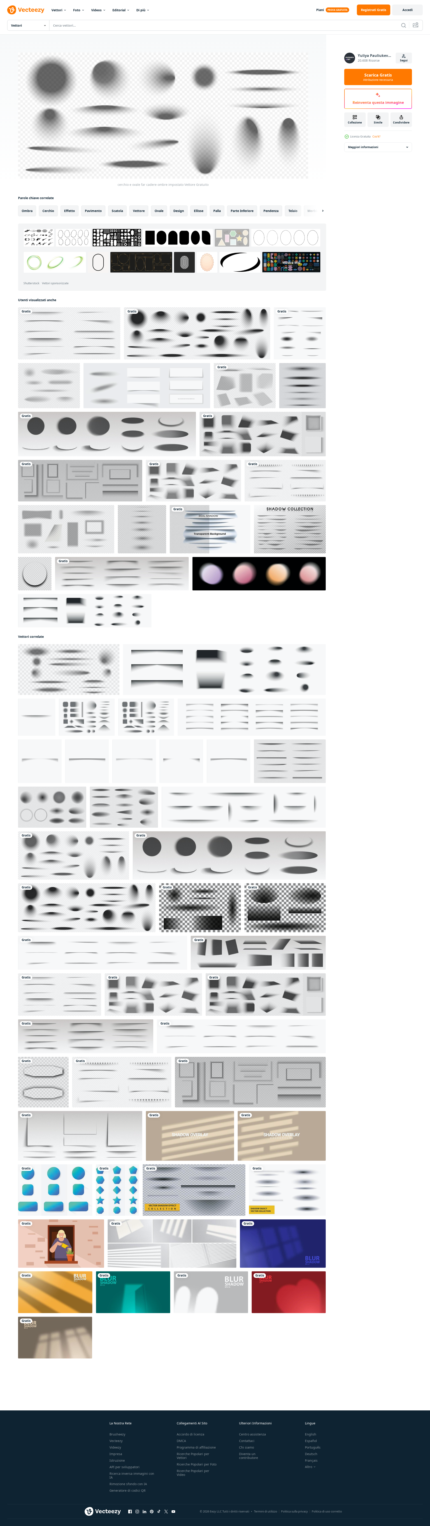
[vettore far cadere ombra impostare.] (147, 385)
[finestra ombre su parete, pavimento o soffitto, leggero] (172, 1243)
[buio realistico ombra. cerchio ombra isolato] (34, 573)
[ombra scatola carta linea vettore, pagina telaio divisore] (122, 573)
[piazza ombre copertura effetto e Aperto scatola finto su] (263, 434)
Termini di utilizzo (265, 1511)
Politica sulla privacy (294, 1511)
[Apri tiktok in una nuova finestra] (159, 1511)
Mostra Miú (291, 262)
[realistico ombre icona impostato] (87, 717)
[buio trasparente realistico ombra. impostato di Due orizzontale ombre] (43, 1082)
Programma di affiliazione (196, 1447)
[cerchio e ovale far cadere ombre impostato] (73, 855)
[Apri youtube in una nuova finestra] (173, 1511)
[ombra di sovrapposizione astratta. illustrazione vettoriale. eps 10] (283, 1243)
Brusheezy (117, 1434)
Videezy (115, 1447)
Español (311, 1441)
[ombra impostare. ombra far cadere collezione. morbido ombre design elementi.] (102, 953)
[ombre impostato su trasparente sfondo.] (302, 385)
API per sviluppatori (124, 1467)
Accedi (407, 10)
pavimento (93, 211)
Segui (404, 60)
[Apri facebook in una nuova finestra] (130, 1511)
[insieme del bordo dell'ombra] (290, 529)
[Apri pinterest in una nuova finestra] (151, 1511)
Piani (320, 10)
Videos (96, 10)
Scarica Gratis (378, 77)
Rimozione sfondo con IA (128, 1484)
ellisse (198, 211)
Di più (140, 10)
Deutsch (311, 1454)
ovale (159, 211)
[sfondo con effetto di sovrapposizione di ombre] (190, 1136)
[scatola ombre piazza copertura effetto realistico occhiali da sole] (193, 480)
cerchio (48, 211)
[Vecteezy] (25, 9)
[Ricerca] (403, 25)
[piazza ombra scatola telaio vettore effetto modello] (80, 1136)
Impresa (115, 1454)
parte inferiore (242, 211)
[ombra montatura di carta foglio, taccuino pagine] (285, 480)
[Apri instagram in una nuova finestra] (137, 1511)
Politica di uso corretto (327, 1511)
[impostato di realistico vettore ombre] (142, 529)
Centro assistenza (252, 1434)
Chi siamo (246, 1447)
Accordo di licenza (190, 1434)
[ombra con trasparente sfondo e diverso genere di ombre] (210, 529)
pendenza (271, 211)
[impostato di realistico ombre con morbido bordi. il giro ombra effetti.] (52, 807)
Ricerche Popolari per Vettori (193, 1456)
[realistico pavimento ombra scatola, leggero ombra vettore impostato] (258, 953)
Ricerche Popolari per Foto (196, 1464)
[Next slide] (319, 210)
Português (313, 1447)
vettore (139, 211)
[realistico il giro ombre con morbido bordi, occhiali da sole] (197, 333)
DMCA (181, 1441)
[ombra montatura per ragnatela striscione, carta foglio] (80, 480)
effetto (69, 211)
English (310, 1434)
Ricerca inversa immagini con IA (131, 1475)
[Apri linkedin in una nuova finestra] (144, 1511)
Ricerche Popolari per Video (193, 1473)
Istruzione (117, 1460)
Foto (76, 10)
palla (217, 211)
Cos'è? (376, 136)
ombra (27, 211)
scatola (117, 211)
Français (311, 1460)
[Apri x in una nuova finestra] (166, 1511)
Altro (308, 1467)
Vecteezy (116, 1441)
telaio (293, 211)
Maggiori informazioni (363, 147)
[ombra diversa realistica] (300, 333)
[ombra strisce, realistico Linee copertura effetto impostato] (69, 333)
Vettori (56, 10)
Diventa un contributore (248, 1456)
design (178, 211)
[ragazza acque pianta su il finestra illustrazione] (61, 1243)
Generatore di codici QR (127, 1490)
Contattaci (246, 1441)
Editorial (119, 10)
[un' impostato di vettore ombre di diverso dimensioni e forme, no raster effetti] (200, 907)
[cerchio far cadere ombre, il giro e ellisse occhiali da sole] (107, 434)
